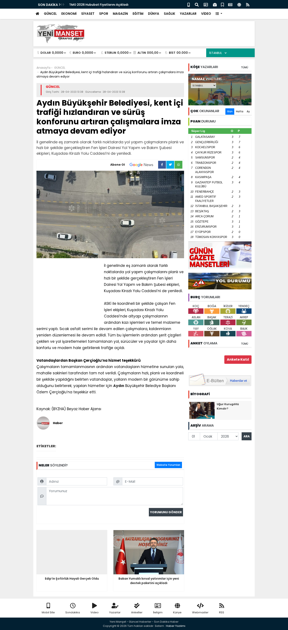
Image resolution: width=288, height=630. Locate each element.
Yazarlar (115, 612)
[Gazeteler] (230, 4)
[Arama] (197, 4)
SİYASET (87, 13)
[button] (219, 13)
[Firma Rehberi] (215, 4)
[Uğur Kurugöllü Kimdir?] (202, 410)
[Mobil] (188, 4)
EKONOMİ (69, 13)
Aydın (118, 385)
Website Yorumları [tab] (168, 465)
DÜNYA (153, 13)
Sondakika (72, 612)
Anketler (137, 612)
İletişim (158, 612)
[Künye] (239, 4)
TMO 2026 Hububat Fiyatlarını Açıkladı (98, 5)
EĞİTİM (138, 13)
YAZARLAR (188, 13)
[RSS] (248, 4)
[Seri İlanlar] (222, 4)
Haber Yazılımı (175, 626)
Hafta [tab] (239, 111)
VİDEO (206, 13)
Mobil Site (48, 612)
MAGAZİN (120, 13)
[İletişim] (206, 4)
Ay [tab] (248, 111)
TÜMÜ (244, 67)
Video (94, 612)
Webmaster (200, 612)
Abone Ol (117, 165)
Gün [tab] (230, 111)
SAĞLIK (169, 13)
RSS (221, 612)
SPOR (103, 13)
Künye (177, 612)
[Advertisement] (175, 33)
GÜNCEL (50, 13)
